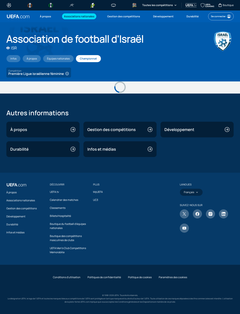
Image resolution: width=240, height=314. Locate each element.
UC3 (95, 200)
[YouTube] (184, 232)
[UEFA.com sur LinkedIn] (223, 217)
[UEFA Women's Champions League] (113, 5)
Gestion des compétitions (21, 208)
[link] (45, 16)
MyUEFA (98, 192)
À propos (11, 192)
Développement (15, 216)
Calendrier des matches (64, 200)
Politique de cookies (140, 277)
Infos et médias (15, 232)
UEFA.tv (54, 192)
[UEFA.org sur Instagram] (210, 217)
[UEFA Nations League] (134, 5)
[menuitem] (48, 16)
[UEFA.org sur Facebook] (197, 217)
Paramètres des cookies (173, 277)
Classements (57, 208)
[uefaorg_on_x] (184, 217)
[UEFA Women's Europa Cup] (92, 5)
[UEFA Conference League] (50, 5)
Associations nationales (20, 200)
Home (18, 16)
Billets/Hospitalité (60, 216)
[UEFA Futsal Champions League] (71, 5)
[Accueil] (16, 184)
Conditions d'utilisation (66, 277)
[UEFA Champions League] (9, 5)
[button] (38, 73)
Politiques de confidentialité (104, 277)
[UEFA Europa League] (29, 5)
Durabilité (12, 224)
